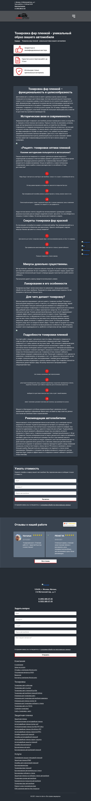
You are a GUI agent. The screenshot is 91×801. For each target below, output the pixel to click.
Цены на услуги (20, 667)
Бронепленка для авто (22, 747)
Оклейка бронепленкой (23, 745)
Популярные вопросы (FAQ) (24, 672)
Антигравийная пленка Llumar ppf (26, 724)
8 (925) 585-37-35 (45, 601)
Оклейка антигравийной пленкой (26, 737)
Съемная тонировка (22, 709)
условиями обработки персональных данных (55, 505)
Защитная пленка (21, 719)
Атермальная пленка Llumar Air (25, 701)
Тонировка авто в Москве (23, 685)
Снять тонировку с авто (23, 711)
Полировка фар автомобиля (24, 783)
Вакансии (18, 675)
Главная (17, 41)
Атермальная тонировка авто (25, 696)
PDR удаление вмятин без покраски (27, 789)
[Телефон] (86, 255)
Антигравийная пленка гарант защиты (28, 739)
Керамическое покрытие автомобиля (28, 781)
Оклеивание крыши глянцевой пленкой (28, 758)
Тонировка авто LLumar (23, 688)
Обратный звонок (20, 6)
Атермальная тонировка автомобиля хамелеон (31, 698)
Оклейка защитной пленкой (24, 734)
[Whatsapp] (86, 250)
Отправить (45, 655)
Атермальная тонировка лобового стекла (29, 703)
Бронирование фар (21, 765)
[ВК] (86, 246)
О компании (19, 665)
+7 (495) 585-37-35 (20, 8)
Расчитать (45, 499)
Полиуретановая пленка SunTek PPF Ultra (29, 727)
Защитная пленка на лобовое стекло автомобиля (32, 776)
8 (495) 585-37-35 (45, 599)
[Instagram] (86, 242)
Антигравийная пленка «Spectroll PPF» (28, 732)
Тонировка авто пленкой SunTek (26, 691)
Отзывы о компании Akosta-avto (26, 670)
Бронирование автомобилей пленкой (28, 750)
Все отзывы (46, 561)
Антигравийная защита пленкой (26, 742)
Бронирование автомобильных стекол (28, 771)
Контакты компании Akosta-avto (26, 678)
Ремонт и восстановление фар (25, 786)
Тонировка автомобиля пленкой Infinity (28, 693)
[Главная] (22, 16)
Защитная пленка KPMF (23, 760)
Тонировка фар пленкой (23, 768)
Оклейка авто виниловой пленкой (26, 763)
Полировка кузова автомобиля (25, 778)
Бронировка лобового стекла (25, 773)
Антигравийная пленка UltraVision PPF (28, 729)
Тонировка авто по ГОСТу (23, 706)
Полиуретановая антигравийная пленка (29, 721)
